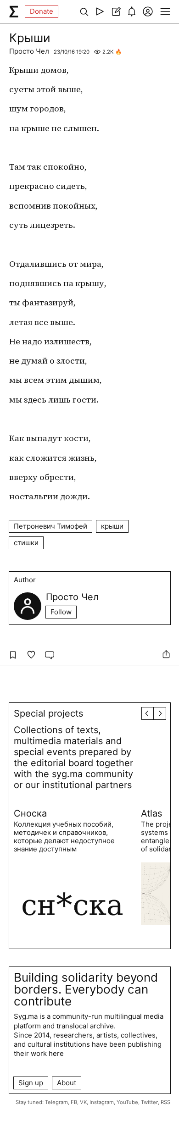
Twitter (149, 1102)
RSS (165, 1102)
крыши (112, 526)
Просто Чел (29, 51)
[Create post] (116, 11)
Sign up (30, 1082)
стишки (26, 542)
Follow (61, 611)
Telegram (56, 1102)
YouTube (127, 1102)
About (66, 1082)
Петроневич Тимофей (50, 526)
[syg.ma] (13, 11)
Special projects (48, 713)
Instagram (102, 1102)
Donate (41, 11)
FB (74, 1102)
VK (83, 1102)
